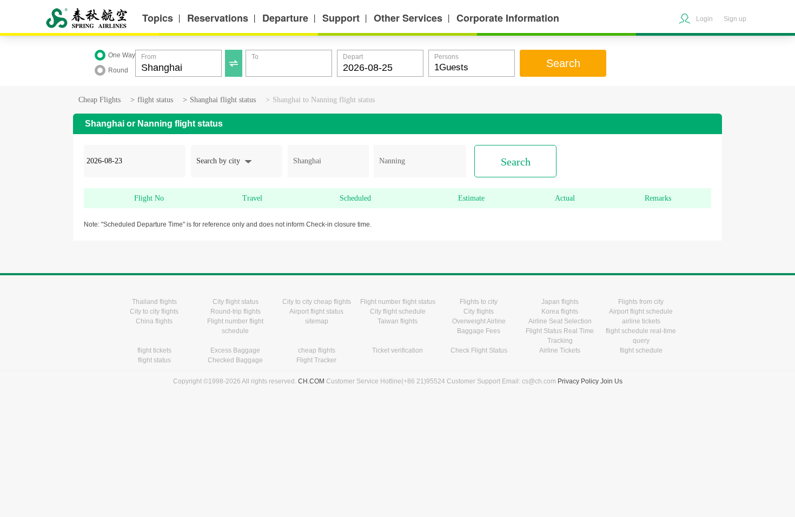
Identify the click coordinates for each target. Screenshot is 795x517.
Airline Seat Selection (560, 321)
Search (563, 63)
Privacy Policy (578, 381)
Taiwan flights (397, 321)
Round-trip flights (235, 311)
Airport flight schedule (641, 311)
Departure (285, 18)
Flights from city (641, 302)
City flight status (236, 302)
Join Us (611, 381)
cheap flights (316, 350)
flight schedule (641, 350)
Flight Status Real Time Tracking (560, 335)
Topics (157, 18)
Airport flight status (316, 311)
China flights (154, 321)
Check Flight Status (479, 350)
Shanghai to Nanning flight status (324, 100)
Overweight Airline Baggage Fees (479, 326)
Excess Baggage (235, 350)
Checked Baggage (235, 360)
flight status (155, 100)
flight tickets (154, 350)
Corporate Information (507, 18)
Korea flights (559, 311)
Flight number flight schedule (235, 326)
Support (341, 18)
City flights (478, 311)
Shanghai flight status (223, 100)
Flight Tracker (316, 360)
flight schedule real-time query (641, 335)
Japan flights (560, 302)
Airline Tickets (559, 350)
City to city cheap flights (316, 302)
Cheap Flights (99, 100)
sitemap (316, 321)
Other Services (408, 18)
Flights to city (479, 302)
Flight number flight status (397, 302)
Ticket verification (397, 350)
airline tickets (641, 321)
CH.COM (311, 381)
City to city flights (154, 311)
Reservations (217, 18)
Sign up (735, 19)
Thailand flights (154, 302)
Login (704, 19)
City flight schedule (398, 311)
